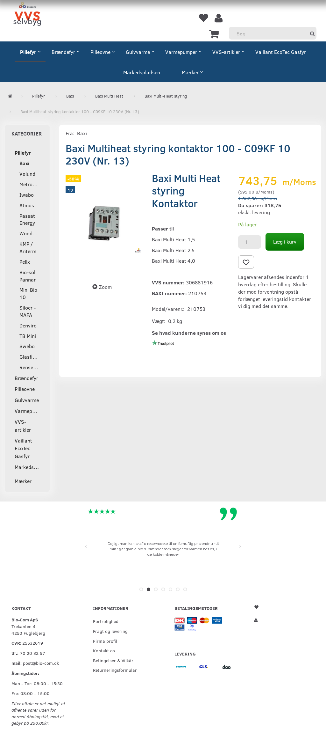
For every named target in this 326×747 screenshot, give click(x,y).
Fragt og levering (110, 631)
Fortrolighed (105, 621)
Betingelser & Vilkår (113, 660)
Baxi (82, 133)
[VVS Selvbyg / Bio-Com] (27, 14)
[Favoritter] (203, 18)
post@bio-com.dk (41, 663)
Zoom (105, 286)
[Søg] (312, 33)
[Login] (218, 18)
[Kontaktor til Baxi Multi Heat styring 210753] (104, 223)
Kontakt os (104, 650)
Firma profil (105, 641)
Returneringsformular (115, 670)
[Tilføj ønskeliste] (246, 262)
